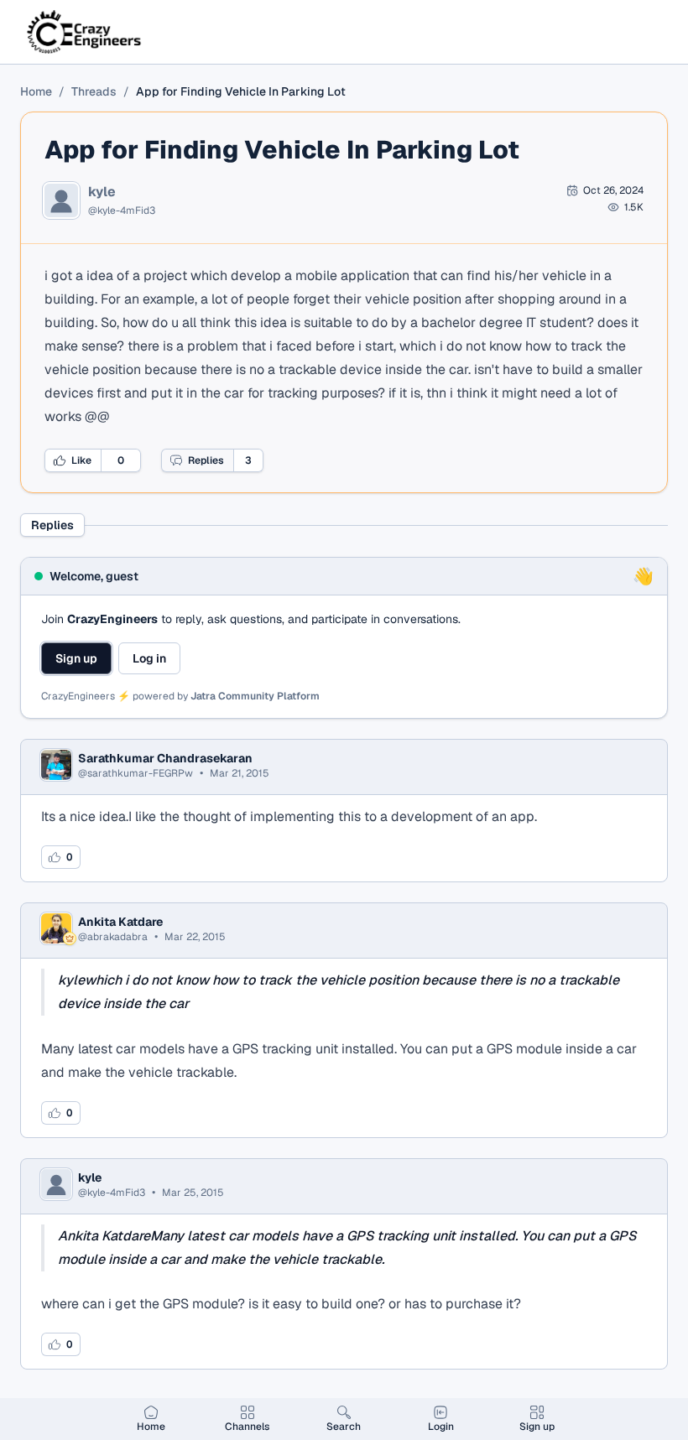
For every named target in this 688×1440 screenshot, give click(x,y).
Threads (94, 91)
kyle (102, 192)
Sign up (76, 658)
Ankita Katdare (120, 921)
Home (36, 91)
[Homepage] (85, 31)
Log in (149, 658)
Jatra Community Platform (255, 696)
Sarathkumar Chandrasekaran (165, 758)
